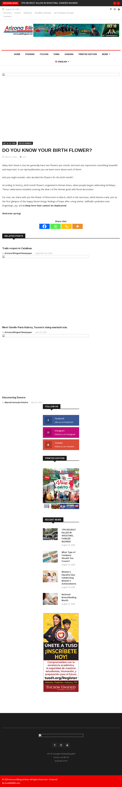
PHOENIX (30, 54)
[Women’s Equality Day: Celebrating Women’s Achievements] (51, 576)
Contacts (7, 16)
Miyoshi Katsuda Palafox (16, 402)
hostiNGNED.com (12, 783)
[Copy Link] (66, 226)
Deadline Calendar (43, 12)
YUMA (56, 54)
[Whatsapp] (55, 226)
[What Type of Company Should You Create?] (51, 557)
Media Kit (28, 12)
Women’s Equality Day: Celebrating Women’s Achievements (69, 578)
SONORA (69, 54)
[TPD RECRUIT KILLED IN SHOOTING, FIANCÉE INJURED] (51, 534)
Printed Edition (88, 54)
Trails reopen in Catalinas (17, 248)
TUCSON (44, 54)
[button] (114, 3)
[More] (77, 226)
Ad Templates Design (64, 12)
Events (18, 12)
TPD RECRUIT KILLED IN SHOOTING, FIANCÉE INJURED (49, 3)
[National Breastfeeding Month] (51, 599)
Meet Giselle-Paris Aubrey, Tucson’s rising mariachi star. (35, 327)
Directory (7, 12)
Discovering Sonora (13, 397)
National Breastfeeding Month (69, 597)
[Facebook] (44, 226)
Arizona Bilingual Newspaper (18, 253)
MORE (105, 54)
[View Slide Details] (76, 30)
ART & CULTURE (9, 143)
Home (17, 54)
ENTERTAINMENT (25, 143)
